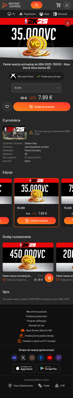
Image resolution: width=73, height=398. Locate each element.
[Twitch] (58, 357)
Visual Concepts (33, 150)
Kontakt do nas (36, 325)
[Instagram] (32, 357)
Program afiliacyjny (36, 320)
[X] (23, 357)
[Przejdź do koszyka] (58, 5)
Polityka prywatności (36, 316)
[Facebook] (40, 357)
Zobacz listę (31, 143)
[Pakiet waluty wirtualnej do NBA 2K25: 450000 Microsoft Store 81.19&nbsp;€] (28, 257)
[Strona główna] (11, 5)
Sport (27, 161)
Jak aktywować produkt (37, 146)
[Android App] (48, 368)
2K (26, 153)
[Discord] (14, 357)
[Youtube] (49, 357)
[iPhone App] (24, 368)
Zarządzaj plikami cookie (36, 379)
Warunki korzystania (36, 311)
